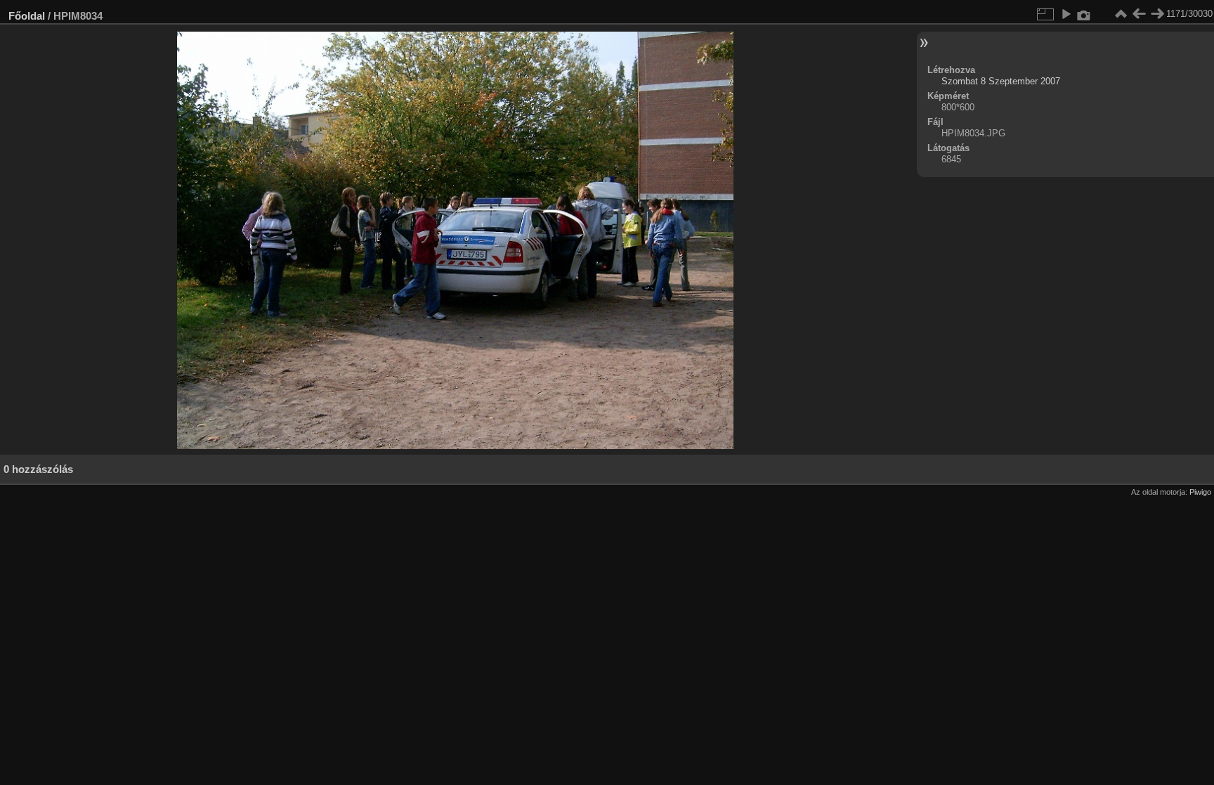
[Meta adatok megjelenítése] (1084, 14)
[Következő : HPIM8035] (1157, 14)
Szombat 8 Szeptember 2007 (1000, 81)
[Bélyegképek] (1120, 14)
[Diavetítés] (1066, 14)
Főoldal (26, 16)
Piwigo (1200, 492)
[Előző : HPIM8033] (1139, 14)
